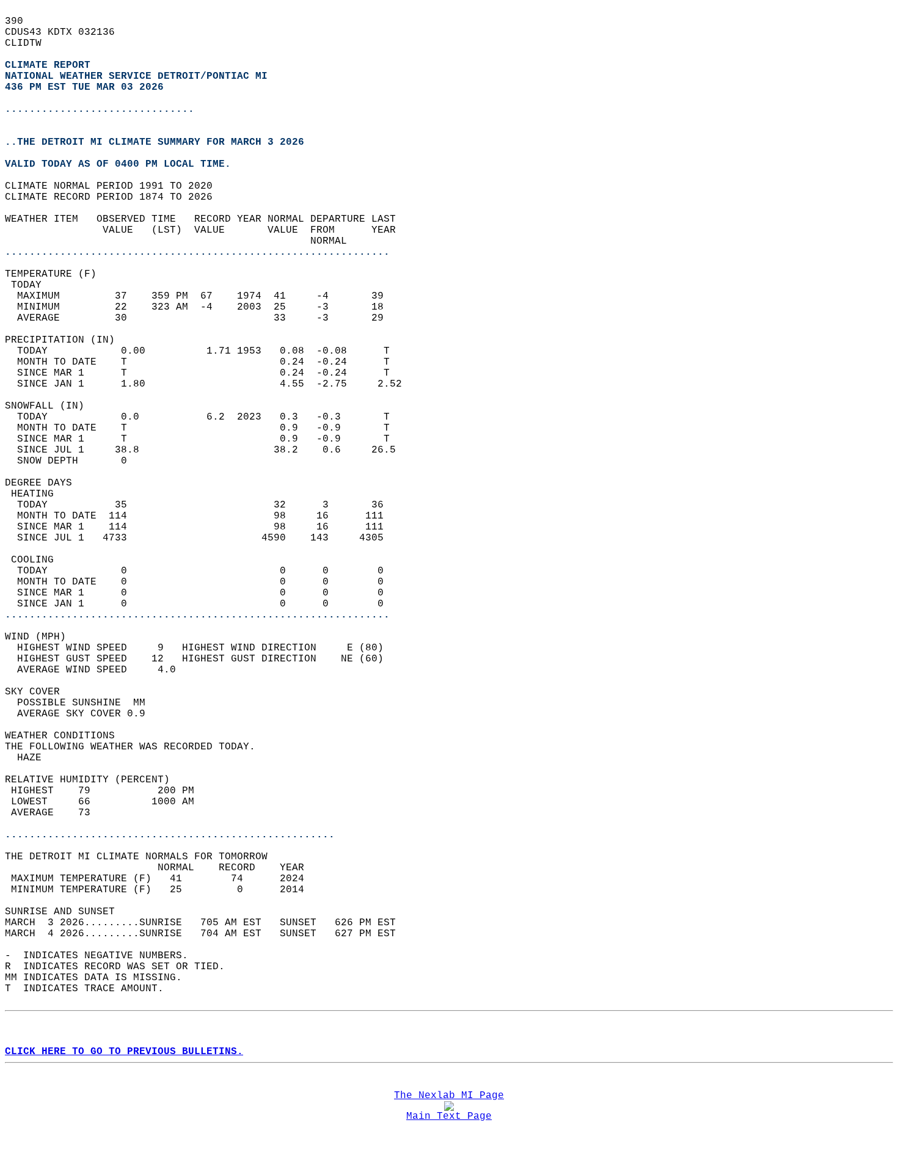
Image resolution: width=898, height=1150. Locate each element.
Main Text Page (449, 1116)
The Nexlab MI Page (449, 1095)
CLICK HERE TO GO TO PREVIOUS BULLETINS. (124, 1051)
